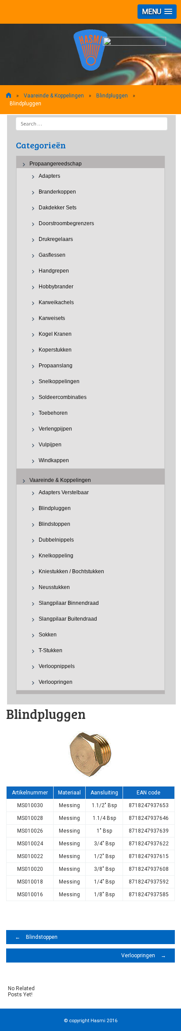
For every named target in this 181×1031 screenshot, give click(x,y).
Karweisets (52, 318)
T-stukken (50, 650)
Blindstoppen (54, 524)
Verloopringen (55, 682)
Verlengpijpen (55, 429)
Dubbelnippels (56, 540)
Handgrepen (54, 271)
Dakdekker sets (57, 208)
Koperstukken (55, 350)
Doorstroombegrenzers (66, 223)
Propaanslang (55, 366)
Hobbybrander (56, 287)
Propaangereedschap (55, 164)
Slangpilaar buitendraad (68, 619)
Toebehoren (53, 413)
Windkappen (54, 460)
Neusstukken (54, 587)
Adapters (49, 176)
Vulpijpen (50, 445)
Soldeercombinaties (63, 397)
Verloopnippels (57, 666)
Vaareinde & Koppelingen (54, 96)
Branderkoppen (57, 192)
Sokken (48, 635)
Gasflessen (52, 255)
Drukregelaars (56, 239)
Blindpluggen (55, 508)
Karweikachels (56, 302)
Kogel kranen (55, 334)
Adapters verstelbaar (64, 492)
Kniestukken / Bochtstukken (71, 571)
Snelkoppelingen (59, 381)
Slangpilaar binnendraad (69, 603)
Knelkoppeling (56, 556)
